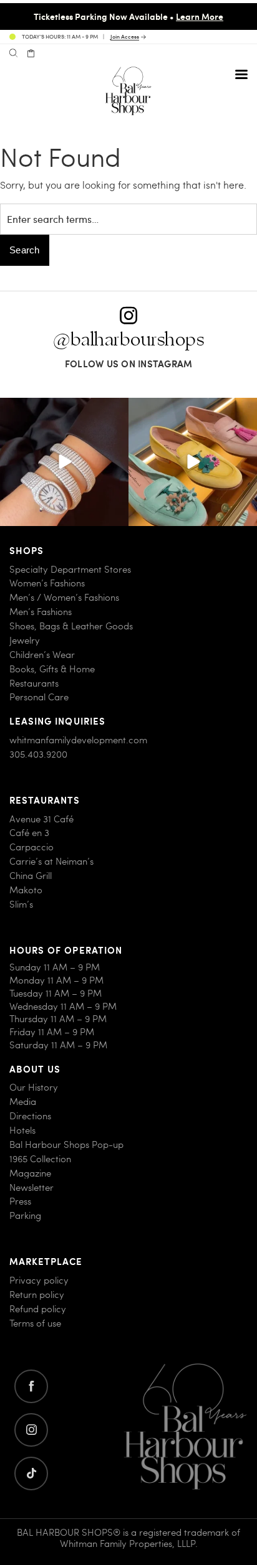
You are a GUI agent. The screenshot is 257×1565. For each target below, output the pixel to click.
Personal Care (39, 697)
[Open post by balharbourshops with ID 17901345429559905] (192, 462)
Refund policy (37, 1309)
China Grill (30, 875)
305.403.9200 (38, 754)
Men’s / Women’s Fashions (64, 597)
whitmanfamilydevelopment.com (78, 740)
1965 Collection (40, 1159)
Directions (30, 1116)
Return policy (36, 1294)
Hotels (22, 1130)
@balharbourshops (128, 340)
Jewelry (24, 640)
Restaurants (34, 683)
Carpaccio (31, 847)
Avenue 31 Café (41, 819)
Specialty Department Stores (70, 569)
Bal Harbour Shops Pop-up (66, 1144)
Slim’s (21, 904)
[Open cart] (31, 53)
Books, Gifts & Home (52, 669)
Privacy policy (39, 1280)
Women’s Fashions (47, 583)
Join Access (124, 37)
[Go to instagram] (31, 1430)
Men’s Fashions (40, 612)
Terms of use (35, 1323)
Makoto (25, 890)
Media (22, 1101)
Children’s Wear (42, 654)
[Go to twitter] (31, 1473)
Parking (25, 1215)
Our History (33, 1087)
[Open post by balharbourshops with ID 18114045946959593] (64, 462)
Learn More (199, 16)
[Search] (13, 53)
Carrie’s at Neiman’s (51, 861)
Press (20, 1201)
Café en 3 (29, 833)
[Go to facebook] (31, 1386)
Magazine (30, 1173)
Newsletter (31, 1187)
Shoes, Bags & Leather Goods (71, 626)
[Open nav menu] (241, 74)
